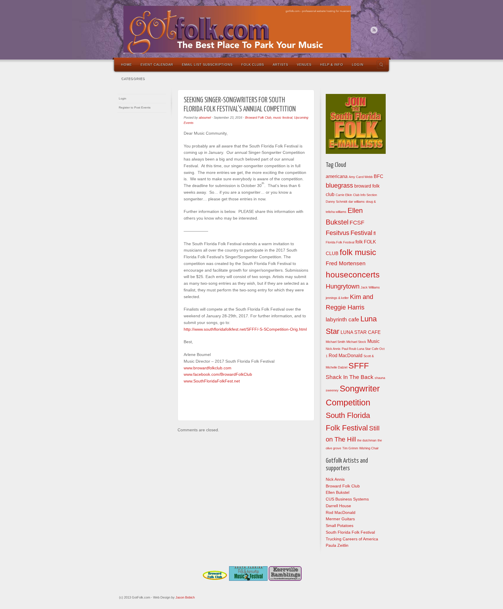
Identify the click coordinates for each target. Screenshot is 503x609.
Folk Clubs (252, 64)
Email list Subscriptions (207, 64)
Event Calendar (157, 64)
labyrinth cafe (342, 319)
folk (359, 241)
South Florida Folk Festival (350, 532)
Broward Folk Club (258, 117)
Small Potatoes (339, 525)
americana (337, 176)
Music (373, 341)
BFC (378, 176)
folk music (358, 252)
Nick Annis (333, 348)
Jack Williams (370, 287)
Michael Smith (335, 341)
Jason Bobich (185, 597)
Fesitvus (337, 232)
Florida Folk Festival (340, 242)
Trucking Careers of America (352, 539)
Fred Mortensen (346, 263)
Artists (280, 64)
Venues (304, 64)
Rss (374, 29)
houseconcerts (353, 274)
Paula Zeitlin (337, 545)
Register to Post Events (134, 107)
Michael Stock (356, 341)
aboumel (205, 117)
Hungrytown (342, 286)
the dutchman (366, 440)
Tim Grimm (350, 448)
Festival (361, 232)
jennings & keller (337, 298)
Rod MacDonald (345, 355)
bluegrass (339, 185)
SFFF (358, 365)
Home (126, 64)
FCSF (357, 223)
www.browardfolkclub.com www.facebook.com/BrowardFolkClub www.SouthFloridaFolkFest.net (218, 375)
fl (374, 233)
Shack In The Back (349, 377)
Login (358, 64)
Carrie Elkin (344, 195)
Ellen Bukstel (337, 492)
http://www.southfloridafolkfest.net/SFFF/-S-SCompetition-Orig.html (245, 329)
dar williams (356, 201)
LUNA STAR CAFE (361, 332)
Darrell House (338, 505)
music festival (282, 117)
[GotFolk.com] (237, 30)
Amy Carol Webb (361, 177)
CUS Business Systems (347, 499)
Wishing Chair (369, 448)
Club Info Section (365, 195)
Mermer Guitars (340, 519)
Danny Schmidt (336, 201)
